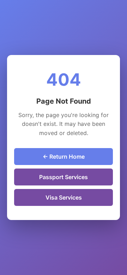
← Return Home (64, 156)
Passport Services (63, 177)
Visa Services (64, 197)
